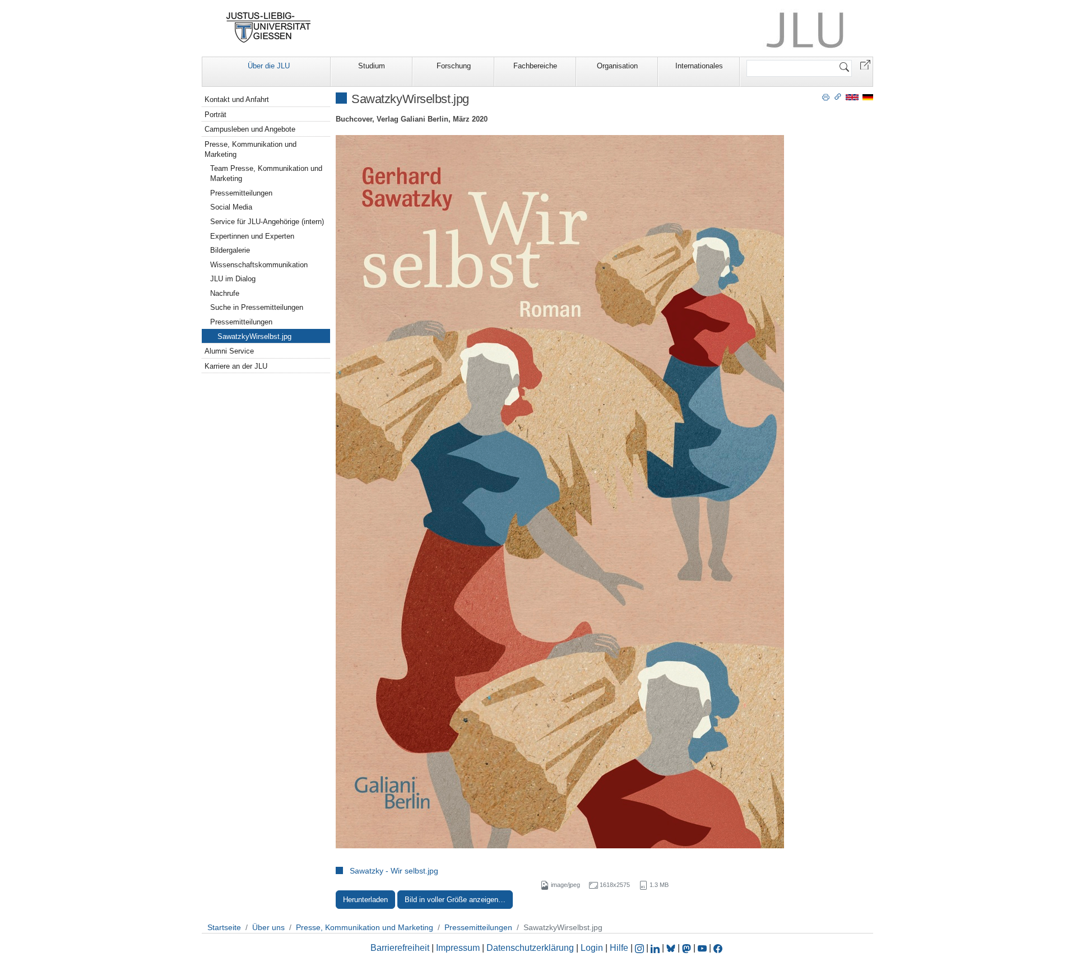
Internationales (699, 66)
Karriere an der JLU (236, 366)
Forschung (454, 66)
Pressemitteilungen (241, 193)
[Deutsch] (867, 96)
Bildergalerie (230, 250)
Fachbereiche (535, 66)
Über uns (268, 927)
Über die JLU (269, 66)
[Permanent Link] (837, 96)
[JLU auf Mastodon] (687, 948)
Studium (371, 66)
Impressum (458, 948)
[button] (865, 64)
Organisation (617, 66)
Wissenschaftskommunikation (259, 265)
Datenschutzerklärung (530, 948)
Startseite (224, 927)
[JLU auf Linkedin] (656, 948)
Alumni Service (229, 351)
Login (593, 948)
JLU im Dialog (233, 279)
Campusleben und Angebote (250, 129)
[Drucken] (825, 96)
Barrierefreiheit (399, 948)
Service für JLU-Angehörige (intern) (267, 221)
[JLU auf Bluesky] (672, 948)
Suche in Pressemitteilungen (256, 307)
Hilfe (619, 948)
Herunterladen (365, 899)
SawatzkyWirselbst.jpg (254, 336)
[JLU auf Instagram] (640, 948)
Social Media (231, 207)
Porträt (215, 114)
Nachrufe (224, 293)
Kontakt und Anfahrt (237, 99)
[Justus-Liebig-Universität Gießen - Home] (268, 27)
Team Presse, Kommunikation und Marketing (266, 173)
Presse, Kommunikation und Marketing (250, 149)
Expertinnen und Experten (252, 236)
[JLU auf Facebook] (717, 948)
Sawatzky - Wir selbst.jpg (394, 870)
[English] (852, 96)
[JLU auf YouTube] (702, 948)
